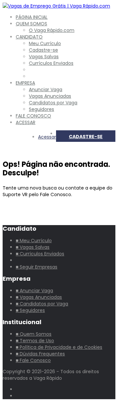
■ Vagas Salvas (32, 247)
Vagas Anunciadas (50, 96)
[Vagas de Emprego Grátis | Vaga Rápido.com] (56, 6)
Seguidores (41, 109)
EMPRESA (25, 83)
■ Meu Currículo (34, 240)
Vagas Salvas (44, 56)
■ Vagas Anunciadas (39, 297)
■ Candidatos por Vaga (42, 303)
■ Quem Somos (33, 334)
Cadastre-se (43, 50)
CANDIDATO (29, 37)
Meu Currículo (45, 43)
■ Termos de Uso (35, 340)
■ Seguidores (30, 310)
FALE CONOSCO (33, 116)
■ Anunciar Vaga (34, 290)
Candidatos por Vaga (53, 102)
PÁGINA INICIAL (32, 17)
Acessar (47, 137)
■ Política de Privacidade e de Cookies (59, 347)
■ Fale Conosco (33, 360)
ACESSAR (25, 122)
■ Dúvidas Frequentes (40, 353)
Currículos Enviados (51, 63)
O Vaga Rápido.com (51, 30)
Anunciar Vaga (45, 89)
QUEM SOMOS (31, 23)
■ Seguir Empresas (36, 267)
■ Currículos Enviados (40, 253)
